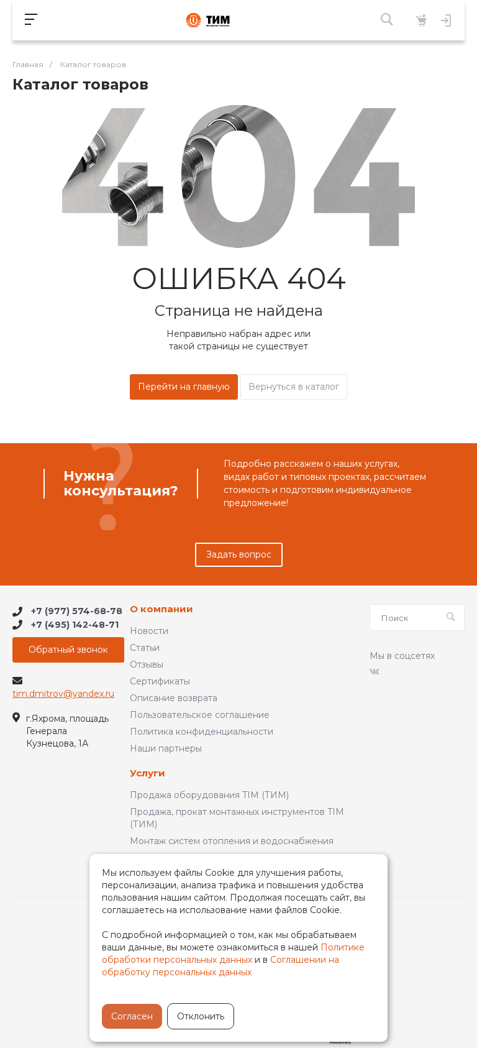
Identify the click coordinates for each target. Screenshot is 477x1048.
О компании (161, 609)
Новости (149, 631)
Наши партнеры (166, 748)
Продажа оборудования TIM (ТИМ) (209, 795)
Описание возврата (173, 698)
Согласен (132, 1016)
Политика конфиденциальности (201, 731)
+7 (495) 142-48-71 (75, 624)
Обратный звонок (68, 649)
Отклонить (200, 1016)
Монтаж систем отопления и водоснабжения (232, 841)
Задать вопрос (238, 554)
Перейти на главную (184, 386)
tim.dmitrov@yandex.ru (63, 693)
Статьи (145, 647)
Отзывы (146, 664)
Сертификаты (160, 681)
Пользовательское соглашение (200, 714)
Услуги (147, 773)
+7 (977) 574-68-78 (76, 611)
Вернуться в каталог (293, 386)
